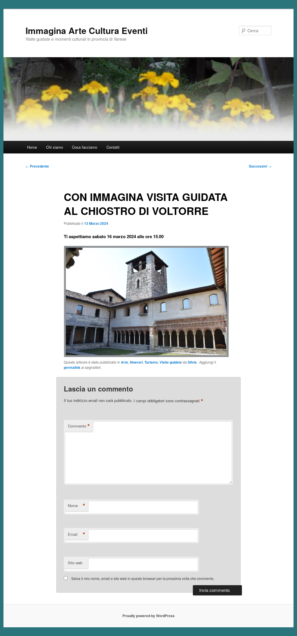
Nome (76, 505)
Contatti (112, 147)
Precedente (37, 166)
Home (32, 147)
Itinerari (136, 362)
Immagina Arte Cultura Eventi (87, 30)
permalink (72, 367)
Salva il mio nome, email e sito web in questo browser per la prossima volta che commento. (142, 578)
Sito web (75, 562)
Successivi (260, 166)
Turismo (151, 362)
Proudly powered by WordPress (148, 615)
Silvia (193, 362)
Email (76, 534)
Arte (124, 362)
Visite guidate (171, 362)
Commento (79, 426)
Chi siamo (54, 147)
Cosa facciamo (84, 147)
